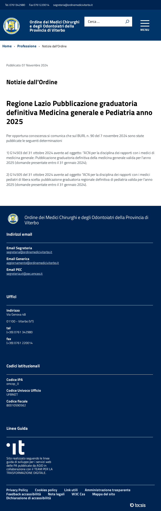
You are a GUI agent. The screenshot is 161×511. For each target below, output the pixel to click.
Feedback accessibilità (23, 494)
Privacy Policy (17, 490)
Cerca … (94, 22)
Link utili (71, 490)
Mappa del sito (103, 494)
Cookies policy (46, 490)
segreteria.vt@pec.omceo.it (24, 273)
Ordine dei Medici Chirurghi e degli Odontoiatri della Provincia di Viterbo (54, 26)
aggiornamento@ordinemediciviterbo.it (32, 262)
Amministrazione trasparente (107, 490)
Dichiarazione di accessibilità (28, 498)
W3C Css (78, 494)
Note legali (56, 494)
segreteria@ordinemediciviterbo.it (29, 252)
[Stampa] (127, 21)
